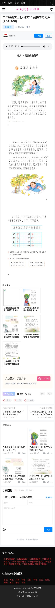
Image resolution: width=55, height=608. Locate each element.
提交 (48, 530)
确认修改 (49, 497)
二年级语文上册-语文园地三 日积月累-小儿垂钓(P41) (14, 479)
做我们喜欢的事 (34, 588)
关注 (39, 36)
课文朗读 (8, 27)
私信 (48, 36)
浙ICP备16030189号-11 (27, 592)
